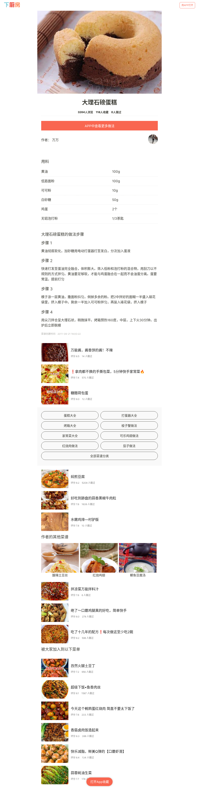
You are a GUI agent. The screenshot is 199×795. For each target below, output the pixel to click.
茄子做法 (129, 446)
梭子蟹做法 (129, 426)
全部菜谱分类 (99, 456)
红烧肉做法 (70, 446)
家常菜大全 (70, 436)
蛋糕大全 (70, 415)
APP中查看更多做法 (99, 126)
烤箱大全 (70, 426)
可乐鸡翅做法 (129, 436)
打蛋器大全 (129, 415)
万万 (55, 140)
